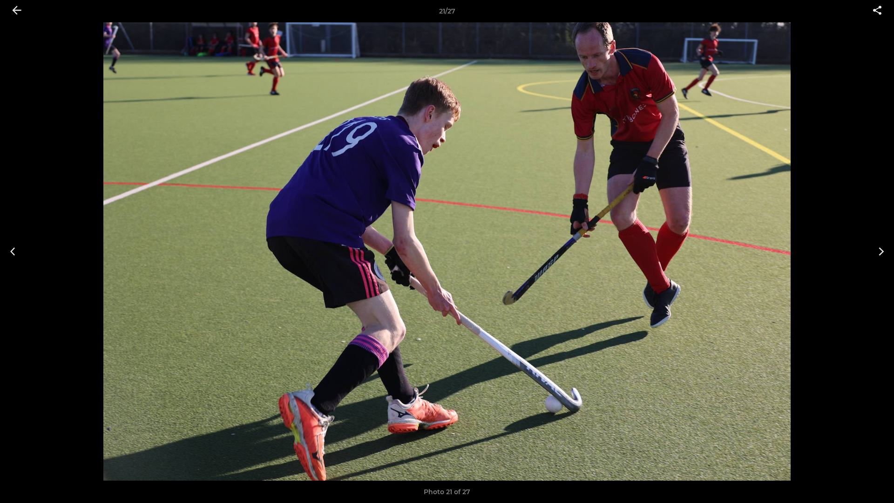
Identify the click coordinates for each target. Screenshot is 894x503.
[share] (877, 11)
